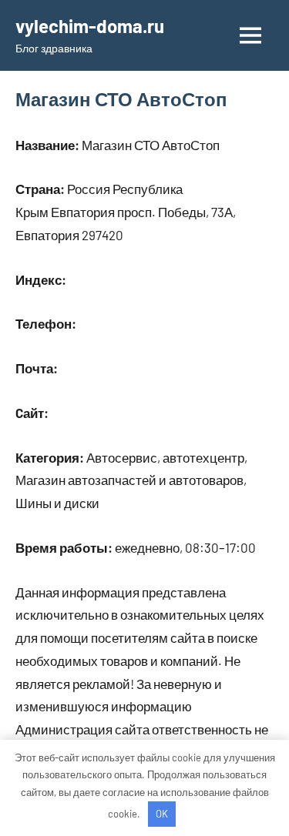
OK (162, 814)
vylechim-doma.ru (89, 26)
